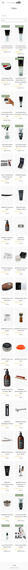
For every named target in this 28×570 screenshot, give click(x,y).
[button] (18, 52)
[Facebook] (13, 565)
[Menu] (3, 2)
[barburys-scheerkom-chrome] (7, 503)
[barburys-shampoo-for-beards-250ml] (7, 377)
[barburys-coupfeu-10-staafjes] (7, 317)
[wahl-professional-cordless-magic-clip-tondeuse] (7, 163)
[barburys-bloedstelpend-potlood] (7, 410)
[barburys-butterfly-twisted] (20, 410)
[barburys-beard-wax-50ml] (7, 347)
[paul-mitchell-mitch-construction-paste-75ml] (20, 100)
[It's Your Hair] (14, 2)
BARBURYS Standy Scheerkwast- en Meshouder (21, 484)
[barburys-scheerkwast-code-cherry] (20, 317)
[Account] (22, 2)
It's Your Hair (15, 567)
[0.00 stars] (4, 50)
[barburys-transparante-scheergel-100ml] (7, 470)
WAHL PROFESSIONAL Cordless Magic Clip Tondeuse (7, 177)
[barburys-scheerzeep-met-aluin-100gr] (20, 256)
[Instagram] (15, 565)
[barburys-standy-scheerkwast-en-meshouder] (20, 470)
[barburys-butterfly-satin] (20, 163)
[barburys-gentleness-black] (7, 195)
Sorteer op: (4, 16)
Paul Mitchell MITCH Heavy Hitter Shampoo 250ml (21, 48)
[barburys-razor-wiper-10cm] (20, 347)
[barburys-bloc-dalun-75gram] (20, 286)
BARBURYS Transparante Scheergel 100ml (7, 484)
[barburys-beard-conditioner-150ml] (20, 195)
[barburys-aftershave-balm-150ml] (7, 226)
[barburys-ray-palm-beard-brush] (7, 286)
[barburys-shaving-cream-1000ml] (20, 440)
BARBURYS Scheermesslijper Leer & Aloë (21, 391)
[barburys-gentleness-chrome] (7, 440)
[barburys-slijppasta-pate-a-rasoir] (7, 256)
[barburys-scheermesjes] (20, 226)
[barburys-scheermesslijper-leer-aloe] (20, 377)
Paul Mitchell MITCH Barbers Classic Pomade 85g (7, 114)
